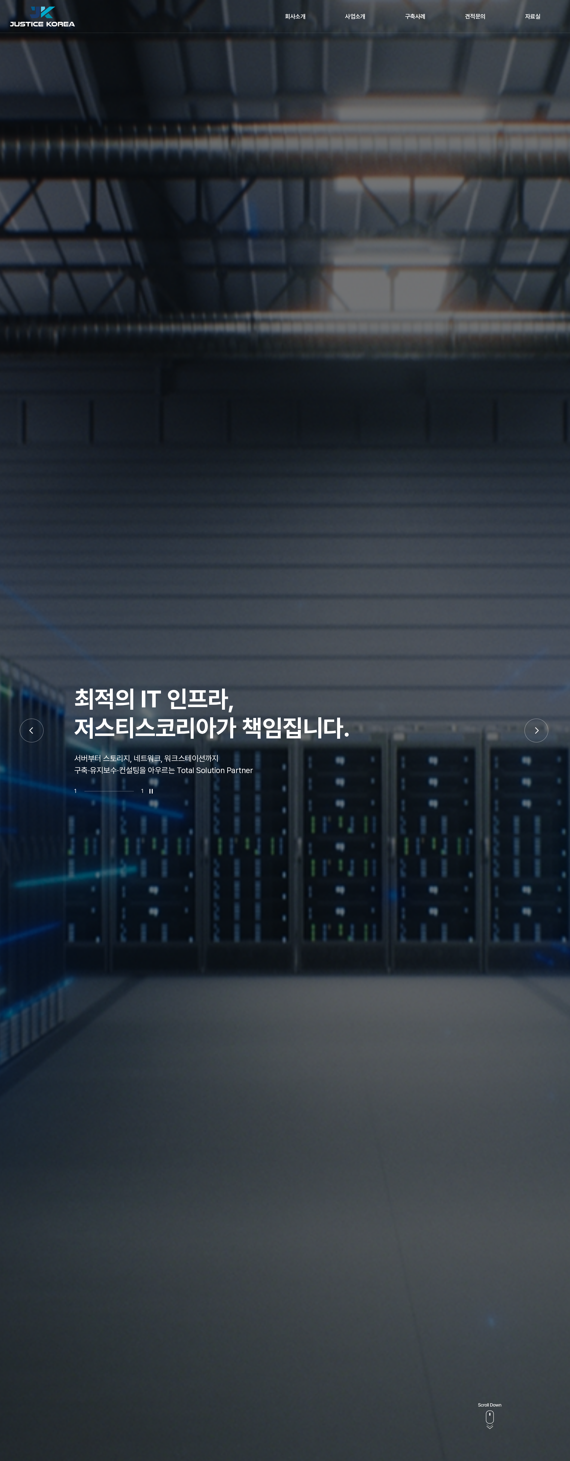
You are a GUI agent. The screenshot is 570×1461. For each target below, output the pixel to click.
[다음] (536, 730)
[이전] (32, 730)
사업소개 (355, 16)
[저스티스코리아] (42, 16)
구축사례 (415, 16)
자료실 (532, 16)
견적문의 (475, 16)
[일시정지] (151, 791)
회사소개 (295, 16)
